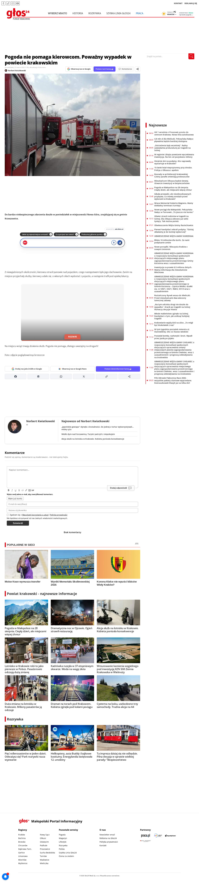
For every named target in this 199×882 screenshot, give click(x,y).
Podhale (43, 845)
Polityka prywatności (109, 842)
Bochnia (22, 838)
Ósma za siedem (66, 856)
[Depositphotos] (170, 835)
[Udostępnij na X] (84, 376)
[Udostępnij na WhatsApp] (61, 376)
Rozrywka (94, 13)
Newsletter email (107, 834)
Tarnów (43, 856)
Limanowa (22, 856)
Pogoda (62, 834)
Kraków (21, 834)
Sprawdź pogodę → (186, 15)
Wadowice (44, 859)
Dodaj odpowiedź (118, 488)
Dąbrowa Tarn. (25, 849)
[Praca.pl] (145, 835)
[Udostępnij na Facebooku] (15, 376)
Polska (62, 849)
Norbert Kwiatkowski (17, 70)
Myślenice (22, 863)
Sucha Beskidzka (47, 852)
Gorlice (21, 852)
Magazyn (63, 838)
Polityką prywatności (58, 515)
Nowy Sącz (45, 834)
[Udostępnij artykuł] (137, 69)
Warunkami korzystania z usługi (35, 515)
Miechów (22, 859)
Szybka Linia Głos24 (118, 13)
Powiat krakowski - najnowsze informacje (42, 593)
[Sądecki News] (158, 835)
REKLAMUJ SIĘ (191, 3)
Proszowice (45, 849)
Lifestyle (62, 842)
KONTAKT (178, 3)
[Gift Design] (145, 841)
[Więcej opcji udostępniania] (129, 376)
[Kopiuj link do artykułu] (106, 376)
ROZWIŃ (72, 336)
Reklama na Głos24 (108, 838)
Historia (77, 13)
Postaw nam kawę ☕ (104, 69)
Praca (139, 13)
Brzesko (21, 842)
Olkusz (43, 838)
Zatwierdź (18, 523)
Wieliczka (44, 863)
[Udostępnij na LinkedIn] (38, 376)
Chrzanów (22, 845)
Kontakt (103, 845)
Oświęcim (44, 842)
